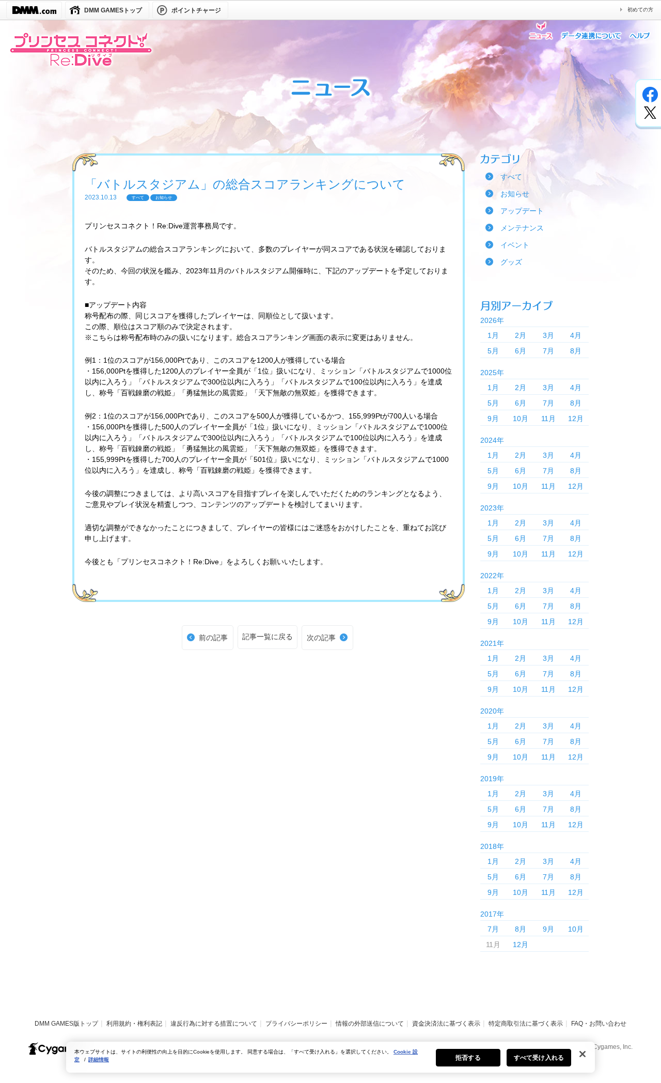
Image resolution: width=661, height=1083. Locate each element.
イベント (514, 245)
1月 (493, 335)
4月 (575, 335)
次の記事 (321, 637)
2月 (520, 335)
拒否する (467, 1057)
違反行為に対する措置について (213, 1023)
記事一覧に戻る (267, 636)
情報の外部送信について (370, 1023)
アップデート (522, 211)
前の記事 (213, 637)
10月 (520, 418)
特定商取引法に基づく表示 (526, 1023)
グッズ (511, 262)
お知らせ (514, 194)
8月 (575, 351)
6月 (520, 351)
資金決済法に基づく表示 (446, 1023)
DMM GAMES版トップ (66, 1023)
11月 (548, 418)
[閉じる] (582, 1054)
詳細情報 (98, 1059)
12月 (576, 418)
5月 (493, 351)
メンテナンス (522, 228)
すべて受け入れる (539, 1057)
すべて (511, 177)
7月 (548, 351)
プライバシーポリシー (296, 1023)
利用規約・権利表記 (134, 1023)
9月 (493, 418)
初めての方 (640, 9)
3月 (548, 335)
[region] (330, 1057)
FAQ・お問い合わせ (598, 1023)
